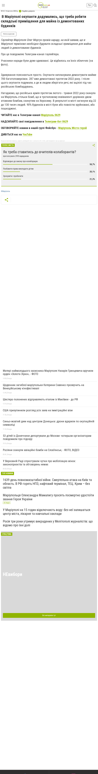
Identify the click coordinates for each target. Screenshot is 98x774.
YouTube (27, 134)
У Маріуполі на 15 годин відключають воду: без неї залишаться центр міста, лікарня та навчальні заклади (46, 512)
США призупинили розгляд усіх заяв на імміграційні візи (38, 410)
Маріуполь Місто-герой (72, 128)
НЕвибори (12, 574)
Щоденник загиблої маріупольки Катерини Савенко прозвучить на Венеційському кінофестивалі (43, 386)
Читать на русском (8, 34)
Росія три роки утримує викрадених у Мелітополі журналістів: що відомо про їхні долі (48, 523)
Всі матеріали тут (49, 615)
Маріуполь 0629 (50, 115)
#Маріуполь (5, 191)
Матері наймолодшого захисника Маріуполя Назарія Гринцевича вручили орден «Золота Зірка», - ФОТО (48, 372)
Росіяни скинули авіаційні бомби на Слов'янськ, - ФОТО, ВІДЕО (41, 450)
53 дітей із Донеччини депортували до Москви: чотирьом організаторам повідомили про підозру (47, 437)
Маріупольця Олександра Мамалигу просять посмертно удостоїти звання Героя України (48, 497)
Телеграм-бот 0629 (56, 121)
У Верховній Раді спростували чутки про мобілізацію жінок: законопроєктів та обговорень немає (39, 462)
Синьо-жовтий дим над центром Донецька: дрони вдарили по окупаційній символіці (48, 423)
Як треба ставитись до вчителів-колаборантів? (39, 152)
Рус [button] (89, 5)
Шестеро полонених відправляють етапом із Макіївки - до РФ (40, 399)
